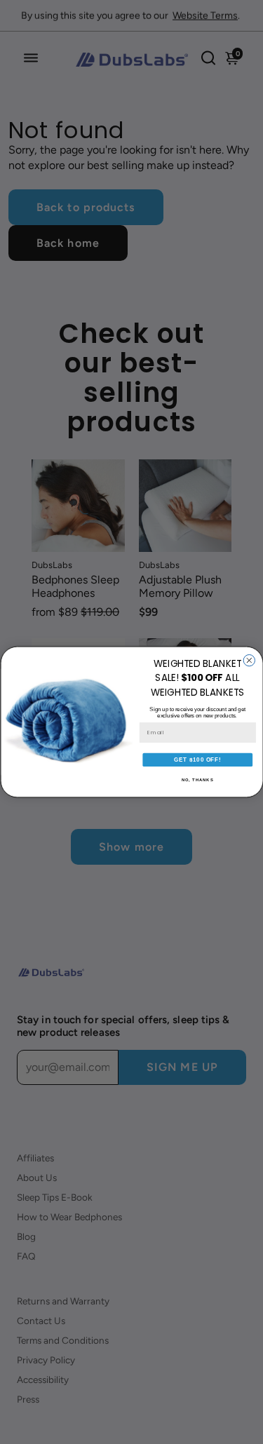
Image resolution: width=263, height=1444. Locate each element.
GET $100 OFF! (197, 759)
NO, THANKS (197, 780)
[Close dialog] (249, 660)
